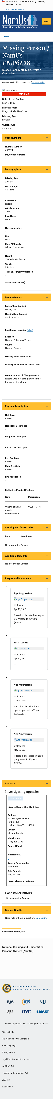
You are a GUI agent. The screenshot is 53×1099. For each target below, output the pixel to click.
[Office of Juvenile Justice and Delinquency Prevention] (10, 1012)
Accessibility (8, 1032)
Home (6, 36)
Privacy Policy (8, 1052)
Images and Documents (18, 578)
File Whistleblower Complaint (15, 1038)
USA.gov (6, 1080)
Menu (46, 21)
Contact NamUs (13, 910)
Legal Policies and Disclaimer (16, 1059)
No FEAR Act (8, 1066)
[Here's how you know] (26, 5)
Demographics (13, 169)
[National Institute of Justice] (43, 1000)
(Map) (30, 330)
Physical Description (16, 406)
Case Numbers (13, 137)
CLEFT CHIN (34, 506)
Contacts (10, 783)
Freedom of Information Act (15, 1073)
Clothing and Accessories (19, 527)
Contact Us (41, 918)
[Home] (20, 21)
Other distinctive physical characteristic (13, 510)
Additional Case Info (16, 555)
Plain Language (9, 1045)
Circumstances (13, 297)
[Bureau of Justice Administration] (10, 1000)
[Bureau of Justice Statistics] (26, 1004)
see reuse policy (38, 82)
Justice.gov (7, 1086)
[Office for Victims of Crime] (26, 1011)
